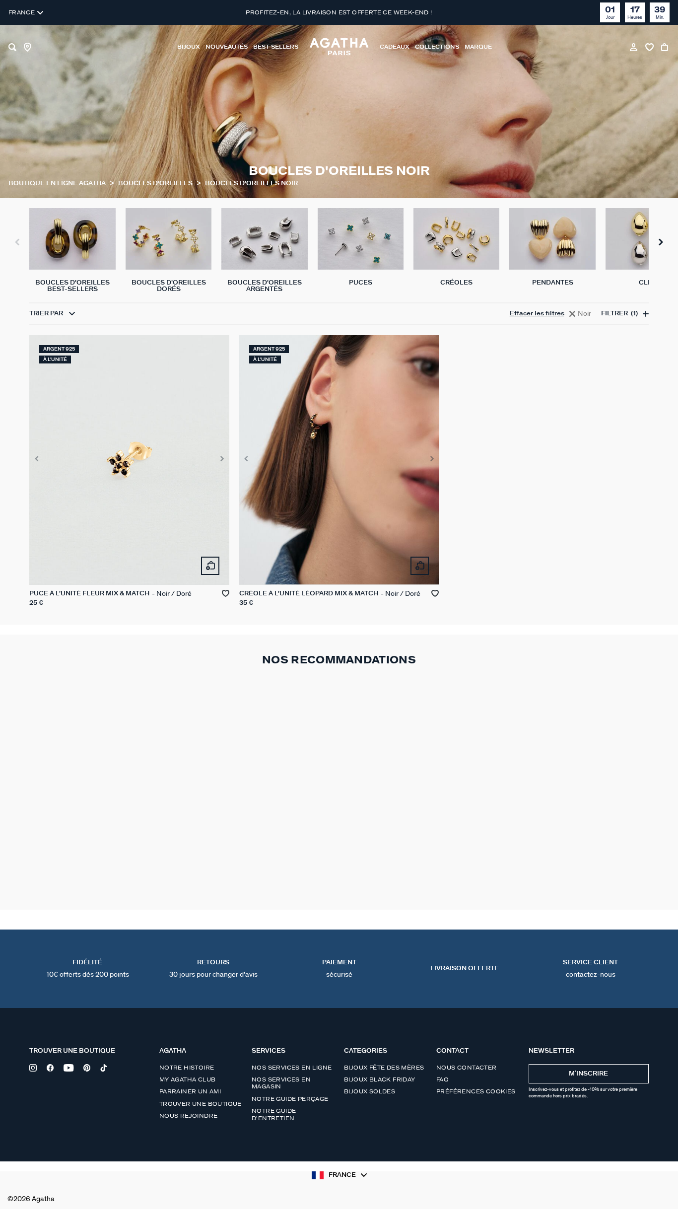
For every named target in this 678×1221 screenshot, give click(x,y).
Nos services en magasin (281, 1083)
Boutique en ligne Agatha (57, 183)
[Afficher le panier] (665, 47)
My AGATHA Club (187, 1079)
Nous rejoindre (188, 1116)
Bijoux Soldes (369, 1091)
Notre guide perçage (290, 1099)
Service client (590, 968)
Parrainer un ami (190, 1091)
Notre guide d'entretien (274, 1114)
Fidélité (87, 968)
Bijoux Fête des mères (384, 1068)
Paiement (339, 968)
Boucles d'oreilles (156, 183)
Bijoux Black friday (379, 1079)
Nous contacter (466, 1068)
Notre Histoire (186, 1068)
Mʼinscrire (588, 1074)
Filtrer (619, 313)
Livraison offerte (464, 968)
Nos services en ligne (292, 1068)
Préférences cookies (476, 1091)
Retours (213, 968)
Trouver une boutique (200, 1104)
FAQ (442, 1079)
